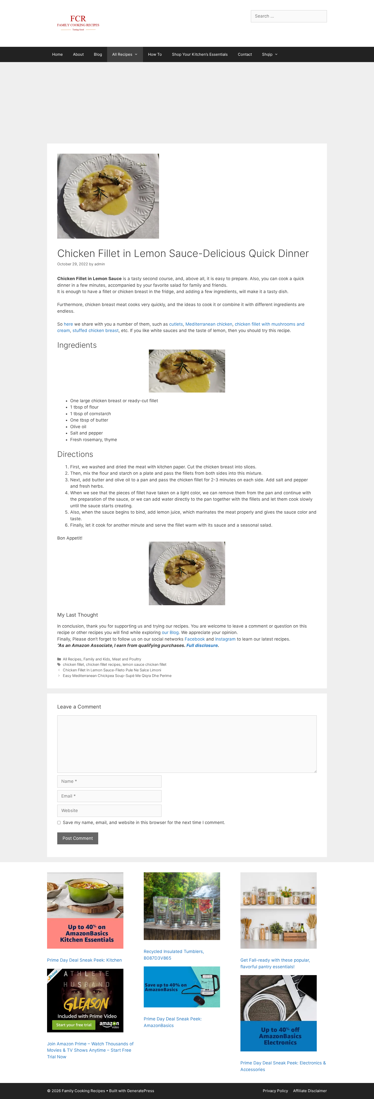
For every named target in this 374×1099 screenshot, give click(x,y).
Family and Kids (96, 659)
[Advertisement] (187, 100)
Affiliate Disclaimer (310, 1090)
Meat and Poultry (126, 659)
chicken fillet (73, 664)
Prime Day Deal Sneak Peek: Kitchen (84, 960)
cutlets (176, 324)
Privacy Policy (275, 1090)
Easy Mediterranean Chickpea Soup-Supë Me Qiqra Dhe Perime (117, 675)
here (68, 324)
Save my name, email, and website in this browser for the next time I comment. (144, 822)
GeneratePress (140, 1090)
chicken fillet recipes (103, 664)
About (78, 54)
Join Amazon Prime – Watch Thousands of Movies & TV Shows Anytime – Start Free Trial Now (90, 1050)
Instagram (225, 639)
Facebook (195, 639)
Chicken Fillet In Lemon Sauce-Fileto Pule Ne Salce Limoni (112, 670)
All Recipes (122, 54)
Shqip (267, 54)
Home (57, 54)
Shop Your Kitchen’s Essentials (200, 54)
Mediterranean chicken (208, 324)
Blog (98, 54)
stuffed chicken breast (96, 330)
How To (155, 54)
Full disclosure (202, 645)
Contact (245, 54)
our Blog (170, 632)
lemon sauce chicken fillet (144, 664)
